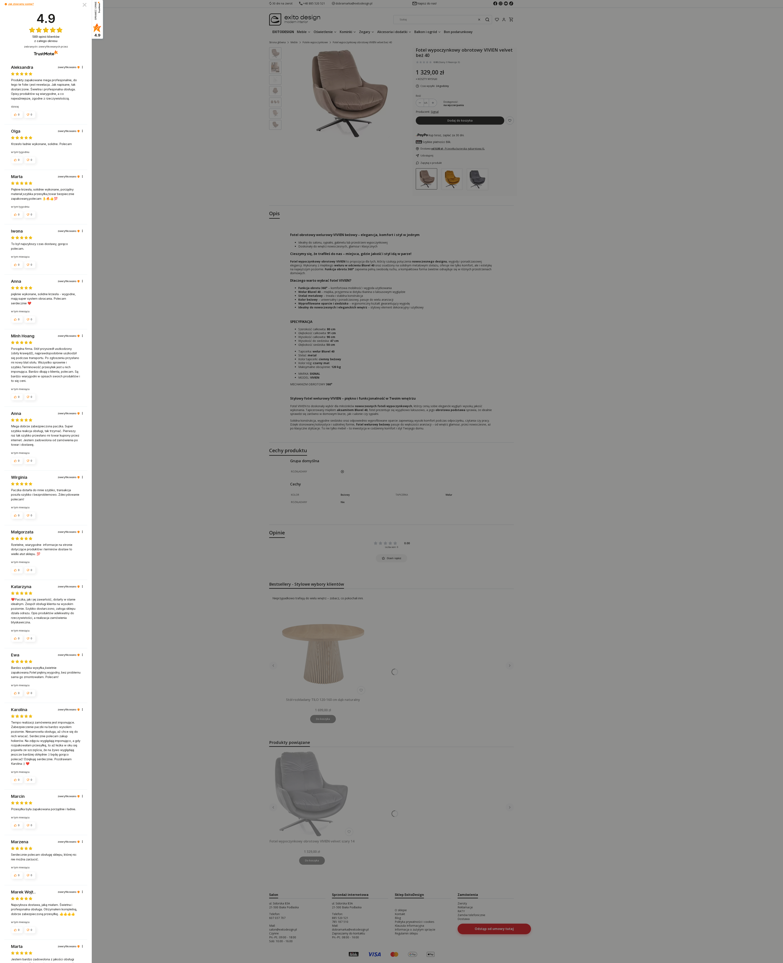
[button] (5, 4)
